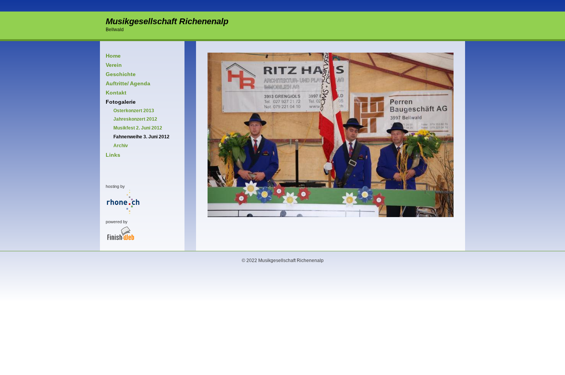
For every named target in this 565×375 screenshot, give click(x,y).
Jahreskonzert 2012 (135, 119)
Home (113, 56)
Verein (114, 65)
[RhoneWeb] (123, 214)
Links (113, 155)
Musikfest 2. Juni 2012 (137, 128)
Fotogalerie (121, 102)
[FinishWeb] (121, 249)
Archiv (120, 145)
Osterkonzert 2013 (133, 110)
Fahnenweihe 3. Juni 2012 (141, 136)
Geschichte (121, 74)
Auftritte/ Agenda (128, 83)
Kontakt (116, 93)
